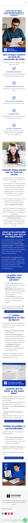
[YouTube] (12, 514)
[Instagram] (9, 514)
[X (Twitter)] (6, 514)
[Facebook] (3, 514)
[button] (25, 520)
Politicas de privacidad (7, 508)
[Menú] (25, 2)
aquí (3, 454)
